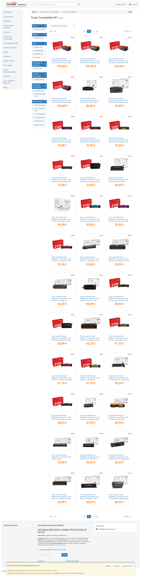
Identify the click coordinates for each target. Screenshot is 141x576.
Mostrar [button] (127, 31)
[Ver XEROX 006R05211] (62, 165)
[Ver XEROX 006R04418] (62, 204)
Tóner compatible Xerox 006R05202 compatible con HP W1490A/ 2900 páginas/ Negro (61, 338)
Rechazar (117, 566)
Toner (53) (38, 68)
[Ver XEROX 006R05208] (62, 125)
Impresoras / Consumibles (7, 38)
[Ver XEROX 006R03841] (90, 402)
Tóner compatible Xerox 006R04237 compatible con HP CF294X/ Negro (61, 457)
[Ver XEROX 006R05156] (119, 204)
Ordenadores (8, 12)
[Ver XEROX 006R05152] (62, 363)
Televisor (6, 32)
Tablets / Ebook (8, 61)
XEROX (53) (39, 38)
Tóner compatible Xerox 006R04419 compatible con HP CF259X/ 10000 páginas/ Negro (119, 100)
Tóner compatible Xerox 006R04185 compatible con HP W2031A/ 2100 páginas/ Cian (90, 259)
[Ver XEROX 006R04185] (90, 244)
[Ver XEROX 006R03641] (119, 402)
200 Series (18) (40, 105)
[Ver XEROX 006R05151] (119, 323)
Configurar (108, 566)
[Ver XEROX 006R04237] (62, 442)
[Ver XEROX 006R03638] (119, 363)
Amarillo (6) (39, 54)
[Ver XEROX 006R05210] (119, 125)
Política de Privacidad (59, 545)
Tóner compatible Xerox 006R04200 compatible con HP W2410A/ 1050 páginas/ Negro (61, 496)
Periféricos (7, 56)
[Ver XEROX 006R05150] (62, 402)
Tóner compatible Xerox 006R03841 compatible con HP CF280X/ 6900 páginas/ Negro (90, 417)
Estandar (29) (39, 91)
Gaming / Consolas (10, 48)
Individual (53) (39, 79)
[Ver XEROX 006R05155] (90, 204)
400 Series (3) (39, 121)
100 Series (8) (39, 117)
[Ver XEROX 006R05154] (119, 284)
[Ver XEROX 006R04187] (62, 284)
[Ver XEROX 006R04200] (62, 482)
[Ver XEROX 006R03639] (119, 165)
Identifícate (121, 4)
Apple (5, 87)
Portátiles (6, 21)
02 (93, 31)
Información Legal (72, 561)
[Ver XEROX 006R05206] (90, 46)
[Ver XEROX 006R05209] (90, 125)
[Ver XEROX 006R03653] (90, 86)
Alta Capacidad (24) (40, 95)
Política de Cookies (77, 573)
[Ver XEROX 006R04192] (90, 323)
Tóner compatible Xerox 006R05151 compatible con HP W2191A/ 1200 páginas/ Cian (118, 338)
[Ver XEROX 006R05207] (119, 46)
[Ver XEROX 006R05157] (62, 244)
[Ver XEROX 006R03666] (119, 482)
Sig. (97, 31)
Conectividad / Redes (10, 43)
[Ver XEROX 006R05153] (90, 363)
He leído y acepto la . (53, 549)
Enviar (64, 555)
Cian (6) (37, 57)
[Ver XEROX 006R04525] (90, 482)
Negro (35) (38, 47)
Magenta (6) (39, 50)
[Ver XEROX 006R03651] (119, 442)
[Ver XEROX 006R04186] (119, 244)
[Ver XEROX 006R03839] (90, 442)
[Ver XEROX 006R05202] (62, 323)
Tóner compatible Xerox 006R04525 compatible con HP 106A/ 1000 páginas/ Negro (90, 496)
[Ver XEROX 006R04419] (119, 86)
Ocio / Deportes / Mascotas (9, 82)
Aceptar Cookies (127, 566)
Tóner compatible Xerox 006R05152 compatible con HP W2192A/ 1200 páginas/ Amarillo (61, 378)
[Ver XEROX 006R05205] (62, 46)
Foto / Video (7, 65)
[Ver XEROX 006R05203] (90, 165)
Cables (5, 52)
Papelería (6, 76)
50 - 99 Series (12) (39, 110)
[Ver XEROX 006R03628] (90, 284)
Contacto (134, 4)
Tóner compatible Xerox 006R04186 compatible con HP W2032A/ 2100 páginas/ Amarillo (119, 259)
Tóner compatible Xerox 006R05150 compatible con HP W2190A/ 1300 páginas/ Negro (61, 417)
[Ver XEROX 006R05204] (62, 86)
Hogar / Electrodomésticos (9, 71)
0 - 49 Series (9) (40, 114)
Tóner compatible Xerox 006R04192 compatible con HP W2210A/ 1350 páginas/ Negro (90, 338)
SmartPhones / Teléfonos (8, 27)
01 (89, 31)
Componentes (8, 17)
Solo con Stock (40, 29)
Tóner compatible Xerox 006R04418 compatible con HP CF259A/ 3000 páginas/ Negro (61, 219)
